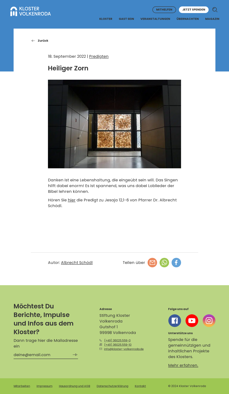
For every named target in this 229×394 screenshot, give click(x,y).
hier (71, 200)
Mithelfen (164, 10)
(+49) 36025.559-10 (117, 345)
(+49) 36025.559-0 (117, 340)
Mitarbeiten (22, 386)
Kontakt (140, 386)
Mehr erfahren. (183, 365)
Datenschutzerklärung (112, 386)
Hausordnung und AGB (74, 386)
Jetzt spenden (193, 10)
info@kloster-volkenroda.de (124, 349)
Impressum (44, 386)
